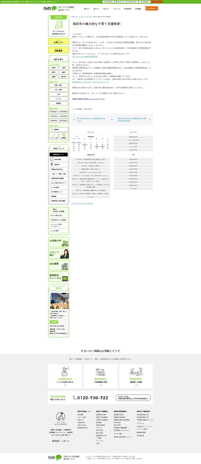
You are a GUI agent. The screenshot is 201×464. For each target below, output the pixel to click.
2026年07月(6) (133, 162)
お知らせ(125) (133, 150)
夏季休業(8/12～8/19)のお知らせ (91, 169)
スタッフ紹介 (54, 253)
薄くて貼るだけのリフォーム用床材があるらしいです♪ (91, 119)
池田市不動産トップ (84, 411)
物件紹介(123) (133, 143)
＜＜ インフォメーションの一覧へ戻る (82, 203)
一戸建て (99, 438)
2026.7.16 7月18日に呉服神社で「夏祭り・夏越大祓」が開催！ (90, 193)
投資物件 (58, 103)
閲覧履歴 (58, 50)
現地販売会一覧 (101, 435)
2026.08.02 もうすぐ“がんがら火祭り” (91, 172)
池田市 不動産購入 (102, 411)
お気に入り (58, 41)
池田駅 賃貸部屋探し (120, 411)
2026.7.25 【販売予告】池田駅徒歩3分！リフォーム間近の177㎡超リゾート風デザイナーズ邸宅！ (91, 180)
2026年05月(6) (133, 169)
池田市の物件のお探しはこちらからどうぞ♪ (88, 99)
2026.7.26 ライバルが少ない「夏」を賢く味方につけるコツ (90, 175)
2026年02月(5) (133, 179)
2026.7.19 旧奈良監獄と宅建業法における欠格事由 (91, 190)
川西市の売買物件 (102, 420)
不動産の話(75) (133, 137)
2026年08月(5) (133, 159)
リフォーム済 (53, 138)
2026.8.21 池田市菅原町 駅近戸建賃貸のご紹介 (91, 159)
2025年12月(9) (133, 185)
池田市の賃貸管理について (122, 437)
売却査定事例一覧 (142, 417)
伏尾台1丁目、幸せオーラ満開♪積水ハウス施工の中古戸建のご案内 (132, 119)
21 (102, 146)
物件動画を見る (82, 428)
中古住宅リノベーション (145, 426)
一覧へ (112, 119)
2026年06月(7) (133, 166)
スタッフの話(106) (133, 140)
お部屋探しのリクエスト (122, 430)
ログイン (99, 428)
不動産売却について (58, 154)
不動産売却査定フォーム (145, 420)
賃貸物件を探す (119, 414)
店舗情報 (54, 322)
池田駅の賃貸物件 (119, 417)
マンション (58, 98)
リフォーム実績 (142, 429)
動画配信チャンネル (56, 276)
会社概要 (54, 263)
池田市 (54, 68)
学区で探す (99, 430)
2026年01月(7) (133, 182)
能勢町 (54, 77)
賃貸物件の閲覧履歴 (120, 428)
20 (97, 146)
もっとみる (91, 197)
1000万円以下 (64, 111)
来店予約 (133, 2)
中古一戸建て (58, 89)
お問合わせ (153, 8)
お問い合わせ (81, 425)
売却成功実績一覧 (142, 414)
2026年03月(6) (133, 175)
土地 (58, 94)
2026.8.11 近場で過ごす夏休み (91, 166)
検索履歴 (145, 2)
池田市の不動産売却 (143, 411)
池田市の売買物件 (102, 417)
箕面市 (64, 72)
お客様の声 (55, 240)
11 (84, 144)
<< (76, 136)
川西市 (64, 68)
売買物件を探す (101, 414)
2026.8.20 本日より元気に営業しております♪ (91, 162)
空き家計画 (140, 435)
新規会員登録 (100, 425)
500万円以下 (53, 111)
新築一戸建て (58, 85)
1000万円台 (53, 116)
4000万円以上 (64, 120)
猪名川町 (63, 77)
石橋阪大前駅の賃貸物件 (122, 420)
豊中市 (54, 72)
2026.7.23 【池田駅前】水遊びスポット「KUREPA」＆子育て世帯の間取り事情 (90, 186)
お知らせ (80, 420)
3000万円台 (53, 120)
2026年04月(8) (133, 172)
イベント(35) (133, 146)
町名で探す (99, 433)
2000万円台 (63, 116)
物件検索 (109, 2)
